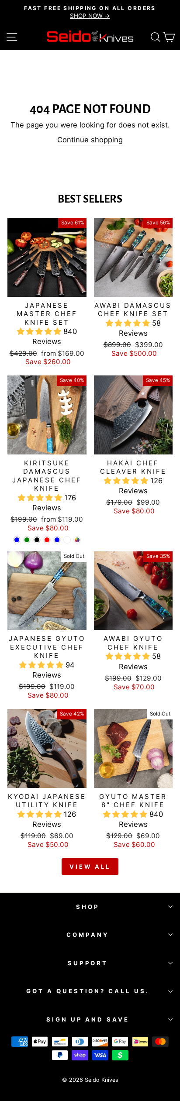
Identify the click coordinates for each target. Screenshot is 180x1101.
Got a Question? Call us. (87, 990)
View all (89, 866)
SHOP (88, 906)
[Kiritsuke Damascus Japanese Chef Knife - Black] (37, 540)
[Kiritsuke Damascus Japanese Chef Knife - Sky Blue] (17, 540)
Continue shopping (90, 139)
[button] (40, 331)
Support (88, 963)
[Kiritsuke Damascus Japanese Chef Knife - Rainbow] (77, 540)
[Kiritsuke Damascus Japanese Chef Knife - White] (67, 540)
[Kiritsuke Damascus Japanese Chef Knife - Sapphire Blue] (57, 540)
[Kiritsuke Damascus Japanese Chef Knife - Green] (27, 540)
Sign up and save (88, 1019)
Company (87, 934)
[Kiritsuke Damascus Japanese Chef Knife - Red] (47, 540)
